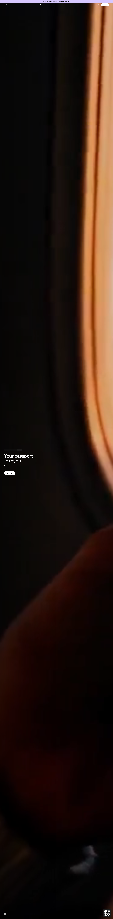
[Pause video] (5, 914)
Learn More (68, 1)
